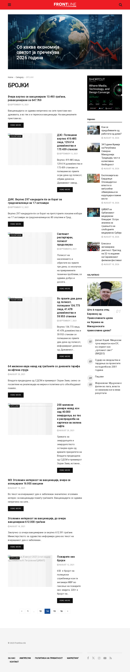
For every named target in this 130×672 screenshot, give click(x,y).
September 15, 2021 (19, 105)
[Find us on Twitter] (93, 658)
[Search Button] (120, 5)
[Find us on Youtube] (105, 658)
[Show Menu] (9, 5)
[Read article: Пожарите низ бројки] (30, 571)
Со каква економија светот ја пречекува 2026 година (38, 52)
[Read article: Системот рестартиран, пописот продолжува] (30, 248)
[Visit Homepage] (65, 5)
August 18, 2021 (17, 526)
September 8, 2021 (68, 249)
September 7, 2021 (68, 321)
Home (10, 77)
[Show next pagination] (67, 611)
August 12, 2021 (67, 565)
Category (20, 77)
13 (40, 611)
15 (54, 611)
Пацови (99, 376)
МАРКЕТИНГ (73, 658)
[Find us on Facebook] (88, 658)
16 (61, 611)
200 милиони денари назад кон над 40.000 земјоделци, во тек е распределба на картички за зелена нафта (69, 415)
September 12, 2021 (19, 207)
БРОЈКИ (29, 77)
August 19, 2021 (17, 488)
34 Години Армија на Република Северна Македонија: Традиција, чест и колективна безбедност (110, 154)
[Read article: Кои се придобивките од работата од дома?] (93, 130)
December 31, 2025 (27, 64)
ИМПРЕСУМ (25, 658)
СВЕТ (20, 42)
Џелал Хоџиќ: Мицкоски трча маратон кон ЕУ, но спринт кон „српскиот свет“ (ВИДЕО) (108, 347)
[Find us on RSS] (111, 658)
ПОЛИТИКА (15, 136)
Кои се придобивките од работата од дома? (111, 130)
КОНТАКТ (14, 662)
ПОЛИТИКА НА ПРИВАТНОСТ (49, 658)
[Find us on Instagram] (99, 658)
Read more (17, 125)
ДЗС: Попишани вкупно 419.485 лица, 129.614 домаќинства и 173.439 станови (67, 142)
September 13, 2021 (68, 154)
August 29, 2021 (17, 374)
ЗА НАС (11, 658)
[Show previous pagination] (22, 611)
